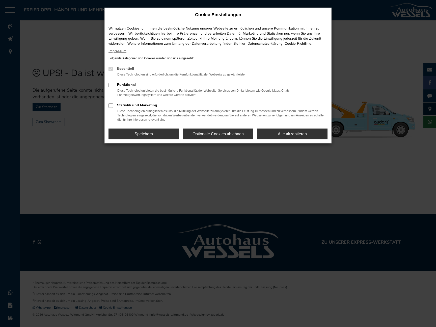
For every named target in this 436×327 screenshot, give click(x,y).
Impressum (117, 51)
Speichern (143, 134)
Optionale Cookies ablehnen (218, 134)
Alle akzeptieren (292, 134)
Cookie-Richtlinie (298, 43)
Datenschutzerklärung (265, 43)
